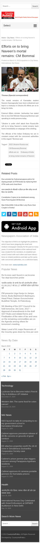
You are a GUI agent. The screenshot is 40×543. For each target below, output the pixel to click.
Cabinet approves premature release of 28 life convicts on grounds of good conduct (19, 436)
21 (4, 366)
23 (15, 366)
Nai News (15, 63)
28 (4, 370)
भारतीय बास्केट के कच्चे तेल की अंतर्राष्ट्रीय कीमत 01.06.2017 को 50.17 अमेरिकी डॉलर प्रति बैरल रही (19, 285)
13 (36, 358)
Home (3, 38)
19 (30, 362)
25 (25, 366)
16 (15, 362)
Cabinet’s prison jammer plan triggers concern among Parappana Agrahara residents (18, 461)
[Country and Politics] (20, 15)
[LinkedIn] (14, 214)
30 (15, 370)
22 (9, 366)
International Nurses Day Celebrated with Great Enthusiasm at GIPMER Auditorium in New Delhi (18, 503)
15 (9, 362)
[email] (30, 214)
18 (25, 362)
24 (20, 366)
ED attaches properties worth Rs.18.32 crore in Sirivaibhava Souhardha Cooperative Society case (19, 448)
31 (20, 370)
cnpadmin (24, 60)
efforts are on (14, 152)
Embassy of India (27, 152)
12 (30, 358)
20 (36, 362)
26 (30, 366)
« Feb (3, 376)
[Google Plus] (20, 214)
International (6, 63)
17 (20, 362)
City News (10, 38)
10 (20, 358)
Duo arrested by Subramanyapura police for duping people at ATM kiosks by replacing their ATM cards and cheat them (19, 181)
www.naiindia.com (20, 265)
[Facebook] (9, 214)
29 (9, 370)
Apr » (9, 376)
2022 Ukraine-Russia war (18, 144)
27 (36, 366)
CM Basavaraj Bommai (17, 148)
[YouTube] (25, 214)
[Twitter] (3, 214)
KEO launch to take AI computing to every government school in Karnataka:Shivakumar (19, 423)
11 (25, 358)
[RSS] (36, 214)
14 (4, 362)
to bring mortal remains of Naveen (21, 156)
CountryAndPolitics (13, 534)
